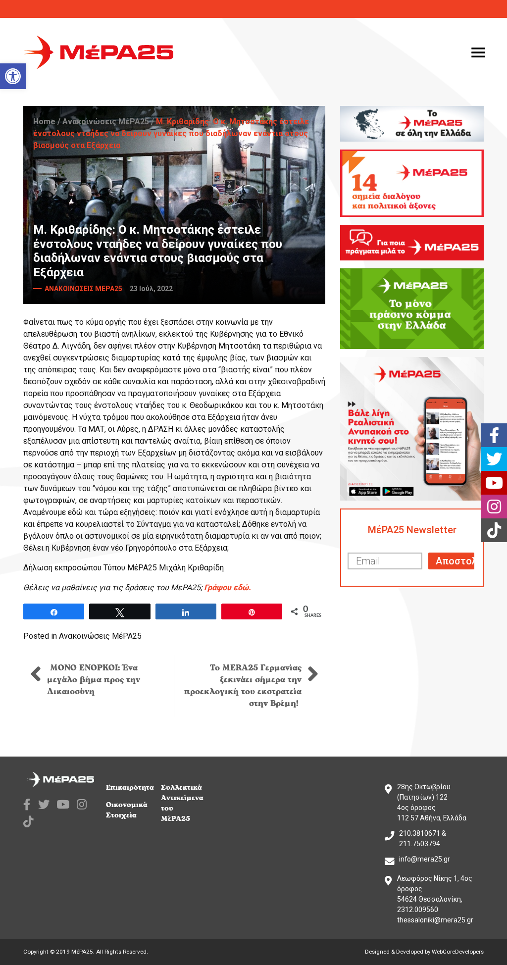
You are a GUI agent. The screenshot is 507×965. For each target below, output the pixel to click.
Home (44, 121)
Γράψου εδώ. (227, 587)
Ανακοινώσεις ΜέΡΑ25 (105, 121)
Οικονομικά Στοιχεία (127, 810)
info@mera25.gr (424, 859)
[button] (13, 76)
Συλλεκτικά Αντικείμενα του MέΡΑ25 (182, 803)
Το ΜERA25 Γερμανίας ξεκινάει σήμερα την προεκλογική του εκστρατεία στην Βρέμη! (243, 686)
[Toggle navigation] (478, 52)
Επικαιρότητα (130, 787)
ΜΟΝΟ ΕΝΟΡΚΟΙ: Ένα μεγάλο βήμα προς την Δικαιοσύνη (93, 680)
